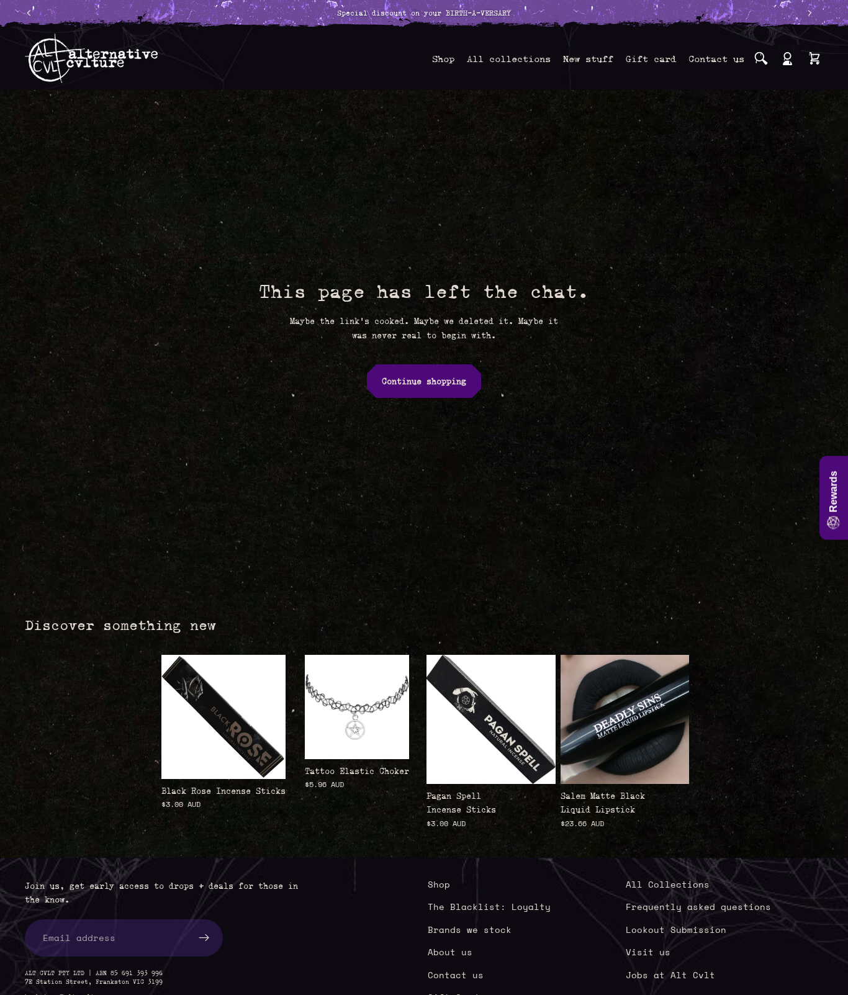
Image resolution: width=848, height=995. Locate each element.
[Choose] (390, 740)
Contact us (456, 974)
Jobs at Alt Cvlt (670, 974)
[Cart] (814, 58)
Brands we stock (470, 929)
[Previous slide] (574, 719)
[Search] (761, 58)
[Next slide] (675, 719)
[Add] (266, 760)
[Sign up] (204, 938)
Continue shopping (424, 381)
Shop (439, 884)
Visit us (648, 951)
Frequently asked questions (698, 906)
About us (450, 951)
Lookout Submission (676, 929)
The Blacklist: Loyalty (489, 906)
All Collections (668, 884)
